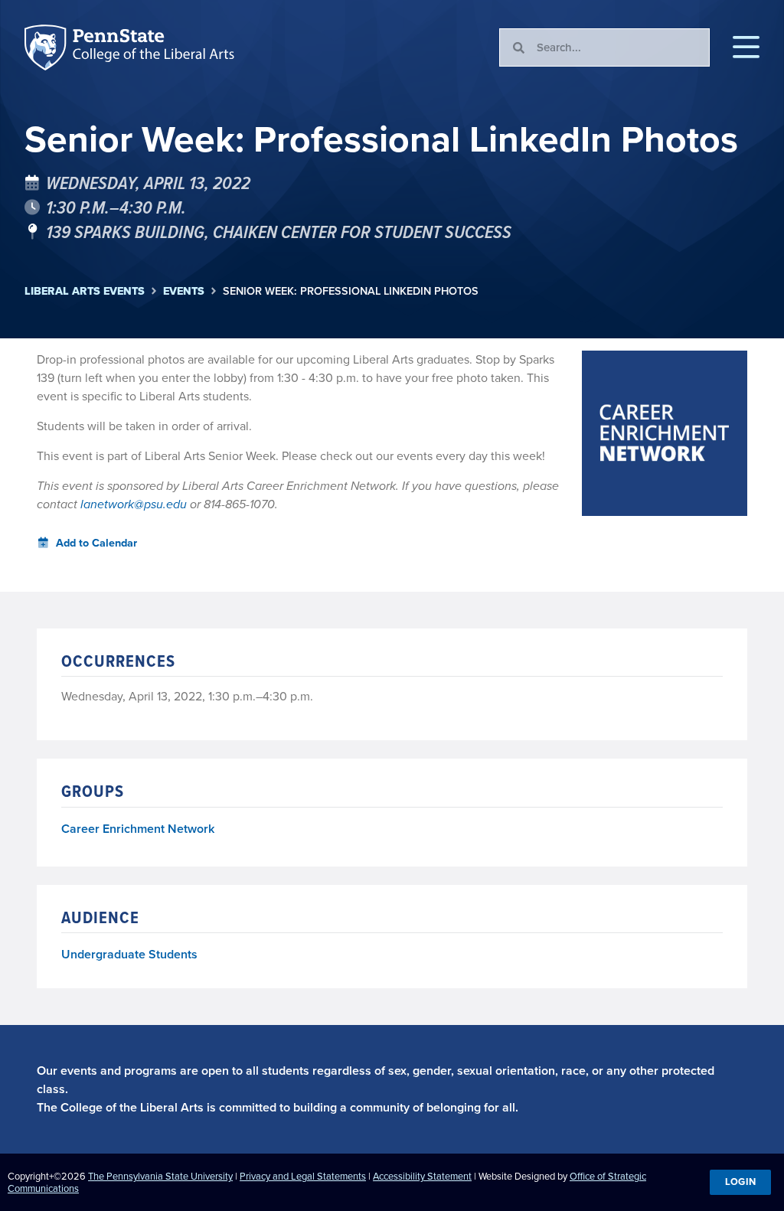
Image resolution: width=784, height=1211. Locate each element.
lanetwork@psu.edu (133, 504)
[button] (746, 47)
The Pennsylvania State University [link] (160, 1176)
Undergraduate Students (129, 954)
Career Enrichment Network (137, 829)
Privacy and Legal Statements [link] (303, 1176)
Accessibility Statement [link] (422, 1176)
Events (183, 291)
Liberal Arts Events (84, 291)
